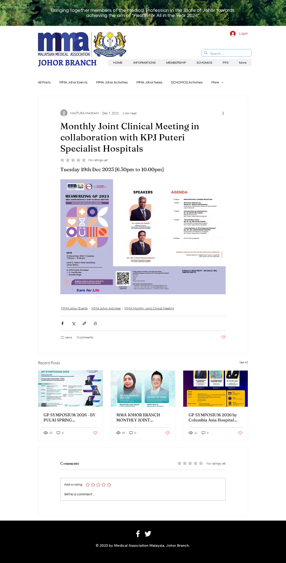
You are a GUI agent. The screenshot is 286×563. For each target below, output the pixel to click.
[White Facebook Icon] (137, 533)
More (215, 82)
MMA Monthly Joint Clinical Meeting (149, 308)
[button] (144, 62)
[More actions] (223, 113)
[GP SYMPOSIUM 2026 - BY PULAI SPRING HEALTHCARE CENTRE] (70, 389)
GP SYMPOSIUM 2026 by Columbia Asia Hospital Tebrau (213, 417)
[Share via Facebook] (62, 323)
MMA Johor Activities (112, 82)
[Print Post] (95, 323)
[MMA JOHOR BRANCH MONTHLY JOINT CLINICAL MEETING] (143, 389)
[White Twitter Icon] (147, 533)
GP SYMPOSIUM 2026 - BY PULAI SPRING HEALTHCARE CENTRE (69, 417)
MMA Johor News (149, 82)
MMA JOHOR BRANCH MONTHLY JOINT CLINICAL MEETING (138, 417)
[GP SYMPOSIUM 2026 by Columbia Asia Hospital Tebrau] (215, 389)
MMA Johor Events (73, 82)
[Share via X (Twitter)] (73, 323)
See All (243, 362)
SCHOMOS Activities (186, 82)
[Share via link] (84, 323)
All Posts (44, 82)
